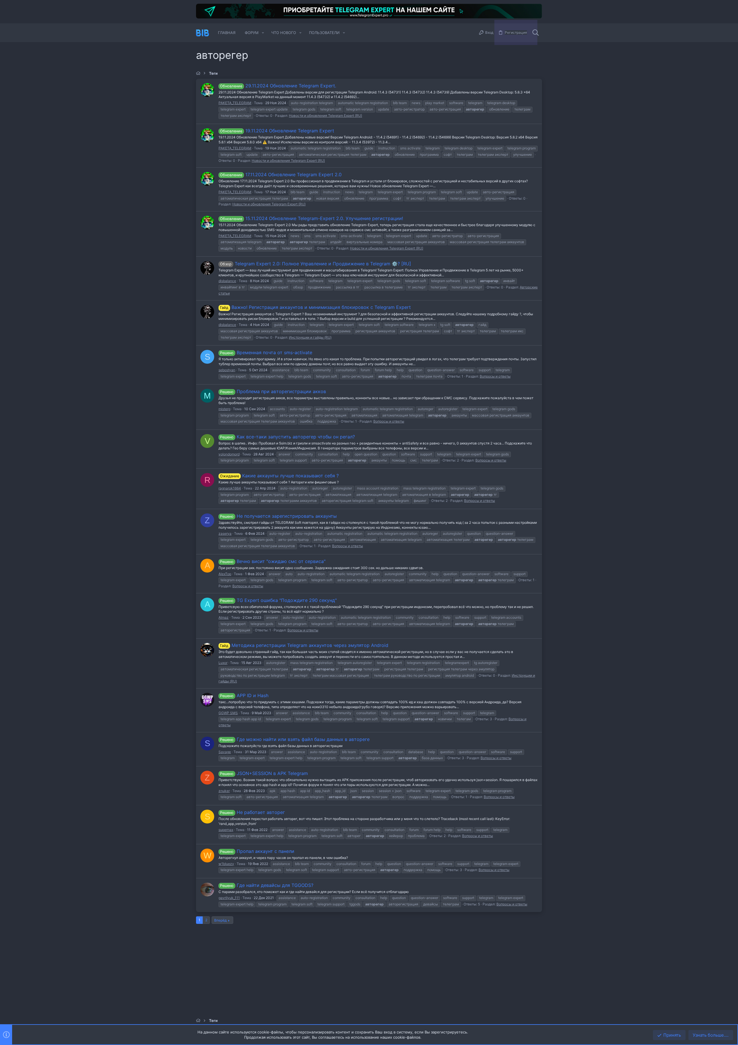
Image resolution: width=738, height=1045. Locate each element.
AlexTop (225, 574)
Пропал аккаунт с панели (257, 851)
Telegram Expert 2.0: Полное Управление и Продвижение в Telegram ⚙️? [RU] (315, 264)
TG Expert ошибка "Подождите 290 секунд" (278, 600)
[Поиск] (535, 33)
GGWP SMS (228, 713)
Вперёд (220, 920)
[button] (263, 32)
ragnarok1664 (230, 488)
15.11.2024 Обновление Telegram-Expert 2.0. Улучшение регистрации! (311, 218)
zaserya (225, 533)
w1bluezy (226, 864)
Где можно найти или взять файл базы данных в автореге (294, 739)
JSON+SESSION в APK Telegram (264, 773)
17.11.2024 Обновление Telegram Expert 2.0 (280, 174)
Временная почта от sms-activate (266, 352)
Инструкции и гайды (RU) (310, 337)
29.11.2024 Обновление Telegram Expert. (278, 86)
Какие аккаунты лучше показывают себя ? (279, 476)
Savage (225, 752)
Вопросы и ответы (495, 376)
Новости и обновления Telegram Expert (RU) (325, 115)
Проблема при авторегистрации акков (273, 391)
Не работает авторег (252, 812)
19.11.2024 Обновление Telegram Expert (277, 131)
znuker (224, 791)
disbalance (227, 281)
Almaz (224, 617)
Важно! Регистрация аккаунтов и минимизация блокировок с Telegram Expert (315, 307)
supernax (226, 830)
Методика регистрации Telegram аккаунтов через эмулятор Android (304, 645)
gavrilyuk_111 (229, 898)
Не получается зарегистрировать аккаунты (278, 516)
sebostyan (227, 370)
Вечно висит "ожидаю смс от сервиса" (272, 561)
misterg (224, 409)
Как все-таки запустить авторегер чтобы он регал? (287, 437)
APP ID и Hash (244, 695)
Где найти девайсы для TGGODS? (266, 885)
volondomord (229, 454)
